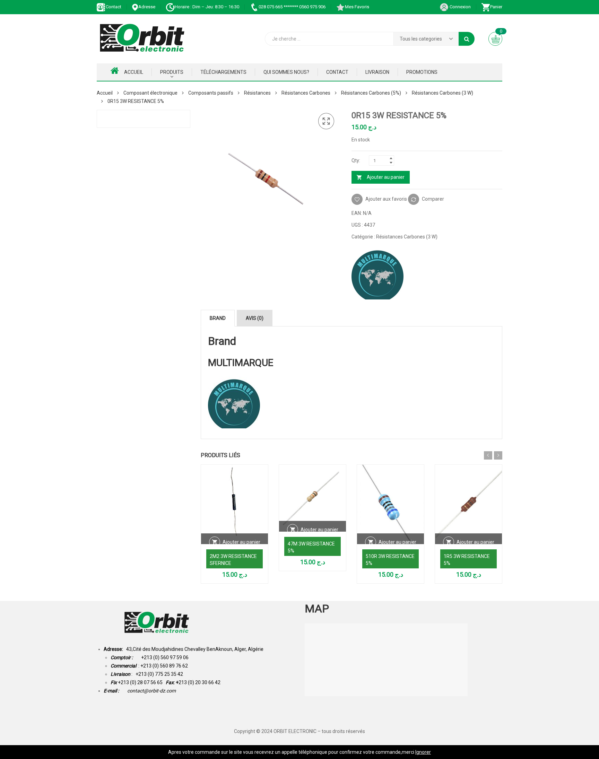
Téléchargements (223, 72)
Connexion (460, 6)
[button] (326, 121)
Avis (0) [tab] (254, 318)
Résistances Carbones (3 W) (442, 93)
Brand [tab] (218, 318)
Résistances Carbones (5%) (371, 93)
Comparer (433, 199)
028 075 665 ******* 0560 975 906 (292, 6)
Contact (113, 6)
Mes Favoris (357, 6)
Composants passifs (210, 93)
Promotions (421, 72)
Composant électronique (150, 93)
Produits (171, 72)
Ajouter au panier (386, 177)
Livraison (377, 72)
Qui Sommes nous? (286, 72)
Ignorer (423, 752)
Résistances (257, 93)
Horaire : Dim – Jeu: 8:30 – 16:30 (207, 6)
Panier (496, 6)
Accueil (133, 72)
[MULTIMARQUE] (377, 273)
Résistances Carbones (305, 93)
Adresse (146, 6)
